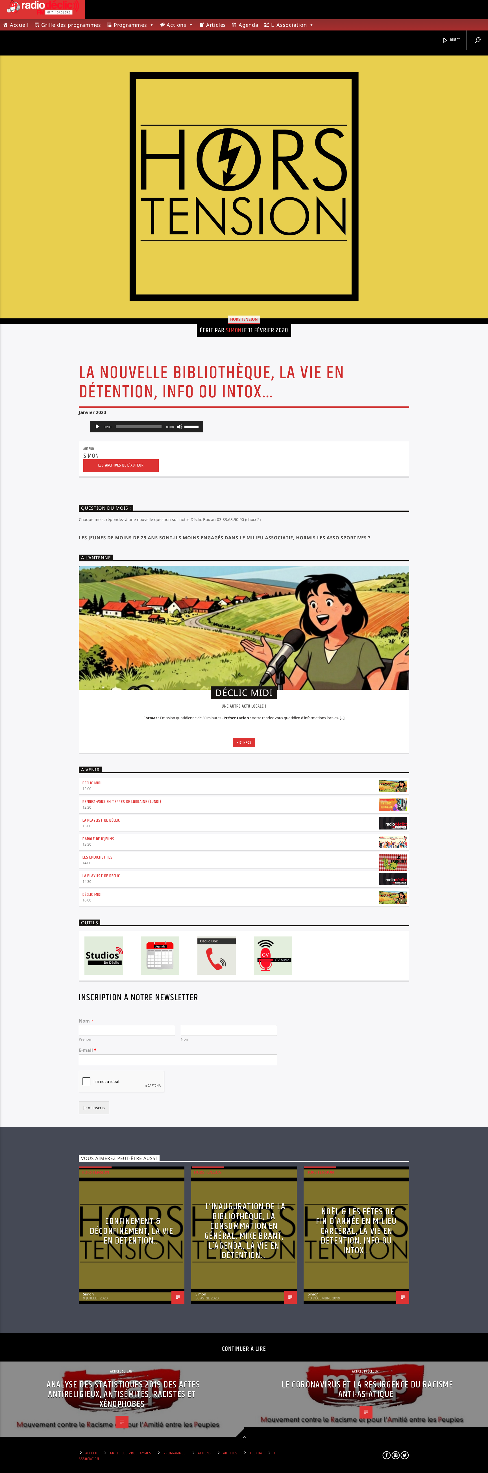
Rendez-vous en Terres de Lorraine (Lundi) (121, 801)
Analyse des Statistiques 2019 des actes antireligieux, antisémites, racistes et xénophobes (123, 1394)
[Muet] (180, 427)
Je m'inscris (94, 1107)
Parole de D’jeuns (98, 838)
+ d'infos (244, 742)
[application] (146, 426)
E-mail (88, 1050)
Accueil (19, 24)
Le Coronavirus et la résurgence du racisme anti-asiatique (367, 1390)
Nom (86, 1021)
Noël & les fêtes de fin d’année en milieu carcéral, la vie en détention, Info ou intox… (356, 1231)
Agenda (248, 24)
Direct (454, 40)
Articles (216, 24)
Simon (233, 330)
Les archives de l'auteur (121, 465)
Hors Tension (244, 319)
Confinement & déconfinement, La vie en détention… (131, 1231)
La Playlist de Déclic (101, 820)
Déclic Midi (92, 783)
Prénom (85, 1039)
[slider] (192, 426)
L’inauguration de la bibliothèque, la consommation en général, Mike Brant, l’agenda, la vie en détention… (245, 1231)
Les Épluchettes (97, 857)
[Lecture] (97, 427)
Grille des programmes (71, 24)
